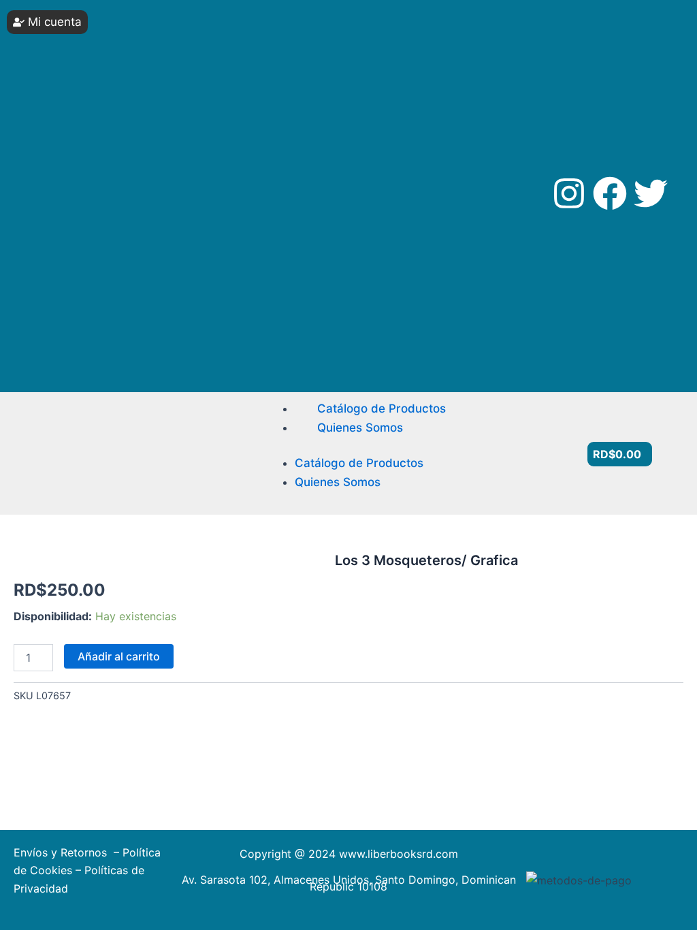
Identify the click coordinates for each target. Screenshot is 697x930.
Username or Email (68, 36)
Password (50, 87)
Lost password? (68, 212)
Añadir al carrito (119, 656)
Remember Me (72, 138)
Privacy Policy (51, 286)
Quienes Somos (360, 427)
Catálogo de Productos (381, 408)
